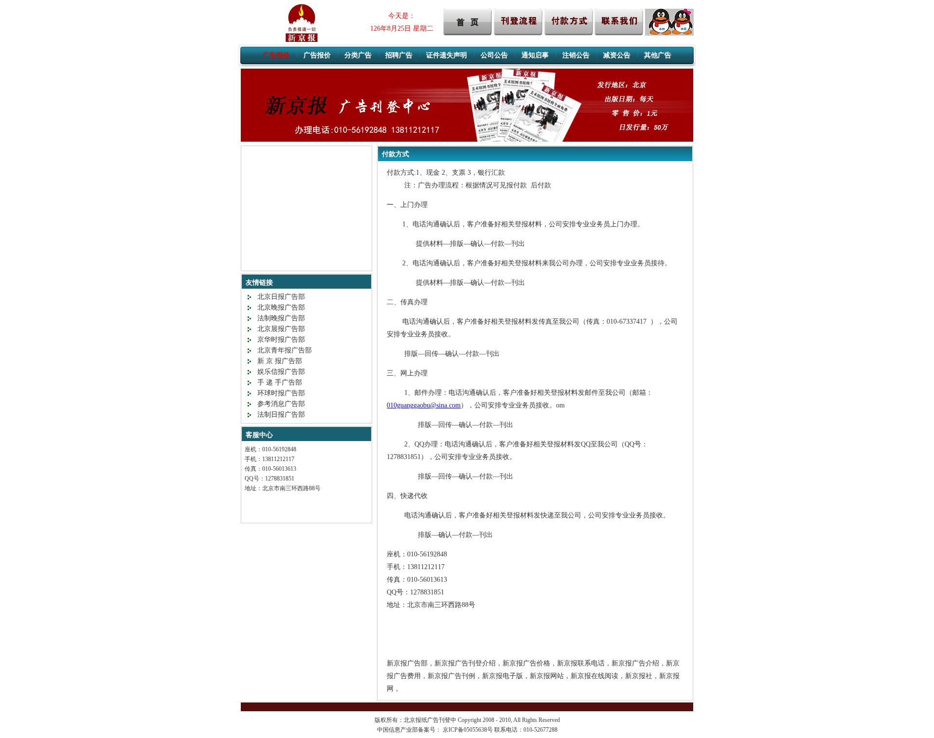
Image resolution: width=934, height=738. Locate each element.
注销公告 (576, 55)
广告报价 (317, 55)
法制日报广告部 (281, 414)
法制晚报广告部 (281, 318)
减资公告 (616, 55)
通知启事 (535, 55)
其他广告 (657, 55)
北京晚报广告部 (281, 307)
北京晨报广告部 (281, 328)
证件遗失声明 (446, 55)
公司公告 (494, 55)
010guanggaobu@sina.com (424, 405)
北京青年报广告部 (284, 350)
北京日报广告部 (281, 296)
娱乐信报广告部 (281, 371)
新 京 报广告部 (279, 361)
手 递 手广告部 (279, 382)
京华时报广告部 (281, 339)
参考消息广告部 (281, 403)
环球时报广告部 (281, 393)
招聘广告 (399, 55)
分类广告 (358, 55)
